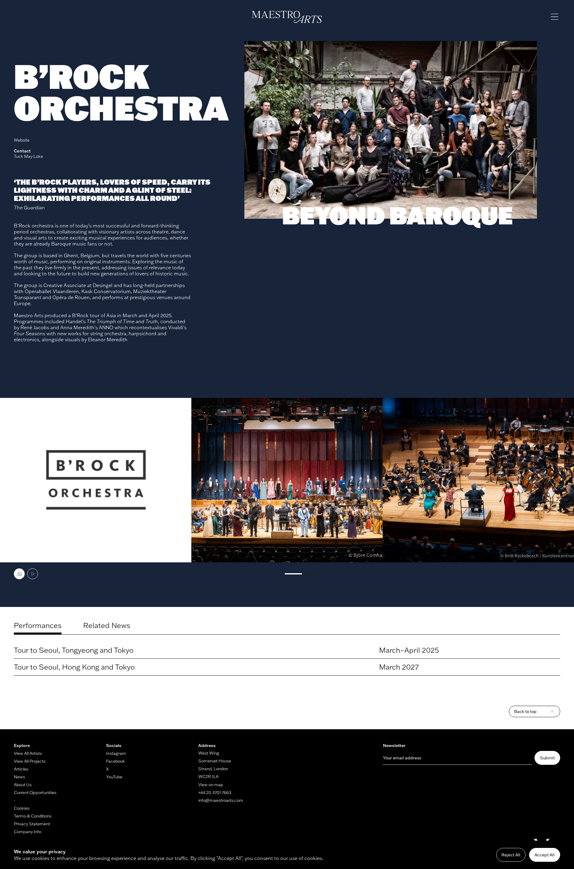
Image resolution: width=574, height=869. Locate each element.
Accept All (545, 855)
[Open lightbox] (95, 480)
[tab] (19, 573)
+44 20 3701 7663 (214, 792)
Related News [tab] (106, 625)
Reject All (510, 855)
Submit (547, 758)
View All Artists (28, 753)
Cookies (22, 808)
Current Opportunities (35, 792)
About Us (23, 784)
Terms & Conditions (33, 816)
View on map (210, 784)
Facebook (115, 761)
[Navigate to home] (287, 17)
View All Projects (29, 761)
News (19, 777)
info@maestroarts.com (220, 800)
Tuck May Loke (28, 156)
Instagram (116, 753)
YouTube (114, 777)
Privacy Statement (32, 824)
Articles (21, 769)
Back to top (525, 711)
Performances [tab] (37, 625)
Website (22, 140)
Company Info (27, 831)
